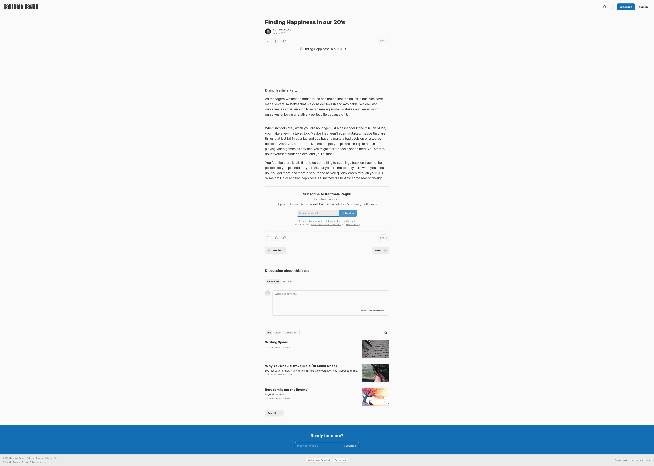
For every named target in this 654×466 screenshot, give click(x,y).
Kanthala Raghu (282, 30)
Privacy (16, 462)
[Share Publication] (612, 6)
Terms (25, 462)
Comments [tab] (273, 281)
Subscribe (626, 7)
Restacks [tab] (287, 281)
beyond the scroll (275, 394)
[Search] (604, 6)
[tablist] (279, 281)
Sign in (643, 7)
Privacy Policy (353, 224)
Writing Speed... (278, 342)
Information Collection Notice (326, 224)
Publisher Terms (52, 458)
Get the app (341, 460)
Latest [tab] (277, 332)
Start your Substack (320, 460)
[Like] (268, 41)
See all (272, 413)
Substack (619, 460)
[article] (327, 349)
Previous (278, 250)
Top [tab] (269, 332)
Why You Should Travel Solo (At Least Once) (301, 366)
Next (378, 250)
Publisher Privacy (35, 458)
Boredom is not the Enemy (286, 390)
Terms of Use (343, 221)
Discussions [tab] (291, 332)
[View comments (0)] (276, 41)
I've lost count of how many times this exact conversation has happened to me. (311, 370)
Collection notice (37, 462)
